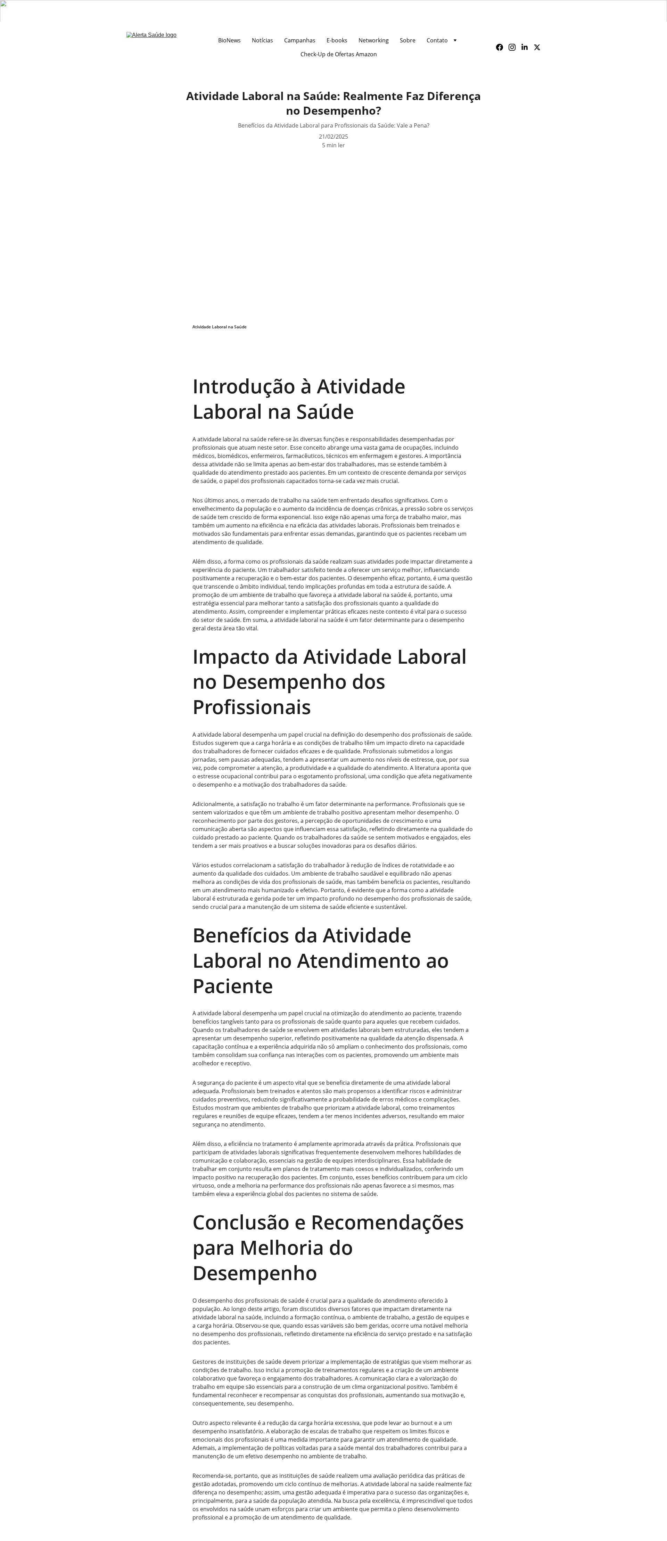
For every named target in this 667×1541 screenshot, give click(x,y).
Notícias (262, 40)
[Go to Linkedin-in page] (527, 47)
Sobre (407, 40)
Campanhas (299, 40)
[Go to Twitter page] (537, 47)
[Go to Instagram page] (515, 47)
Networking (374, 40)
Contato (437, 40)
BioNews (229, 40)
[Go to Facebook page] (502, 47)
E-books (337, 40)
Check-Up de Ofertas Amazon (338, 54)
